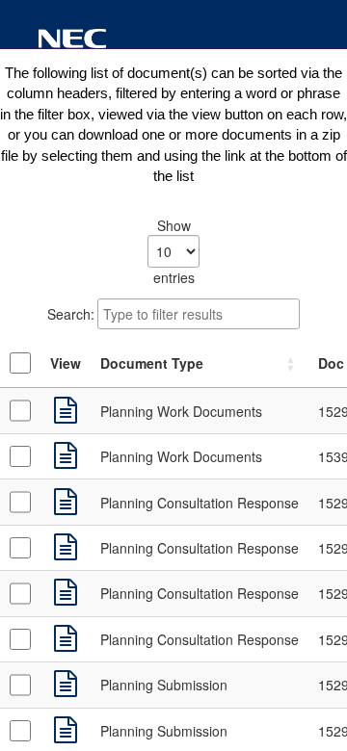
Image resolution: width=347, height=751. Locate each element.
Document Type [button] (151, 363)
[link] (65, 411)
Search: (70, 314)
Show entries (174, 251)
